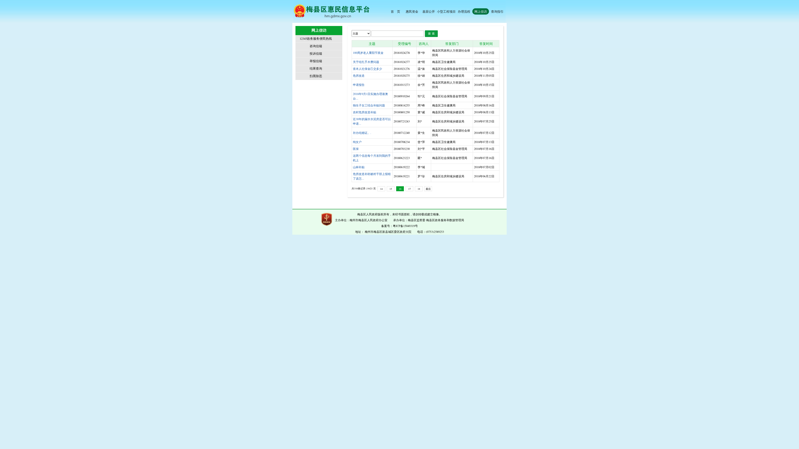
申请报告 (359, 85)
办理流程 (464, 11)
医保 (356, 149)
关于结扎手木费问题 (366, 62)
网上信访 (480, 11)
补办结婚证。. (362, 133)
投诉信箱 (316, 54)
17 (409, 188)
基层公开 (428, 11)
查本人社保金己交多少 (367, 69)
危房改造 (359, 76)
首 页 (395, 11)
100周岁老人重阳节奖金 (368, 53)
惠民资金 (412, 11)
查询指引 (497, 11)
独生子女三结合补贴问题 (369, 105)
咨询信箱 (316, 46)
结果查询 (316, 68)
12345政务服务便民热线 (316, 39)
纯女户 (357, 142)
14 (381, 188)
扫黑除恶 (316, 76)
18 (419, 188)
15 (391, 188)
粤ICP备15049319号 (405, 226)
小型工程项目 (446, 11)
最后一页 (428, 189)
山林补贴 (359, 167)
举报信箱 (316, 61)
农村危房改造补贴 (364, 112)
